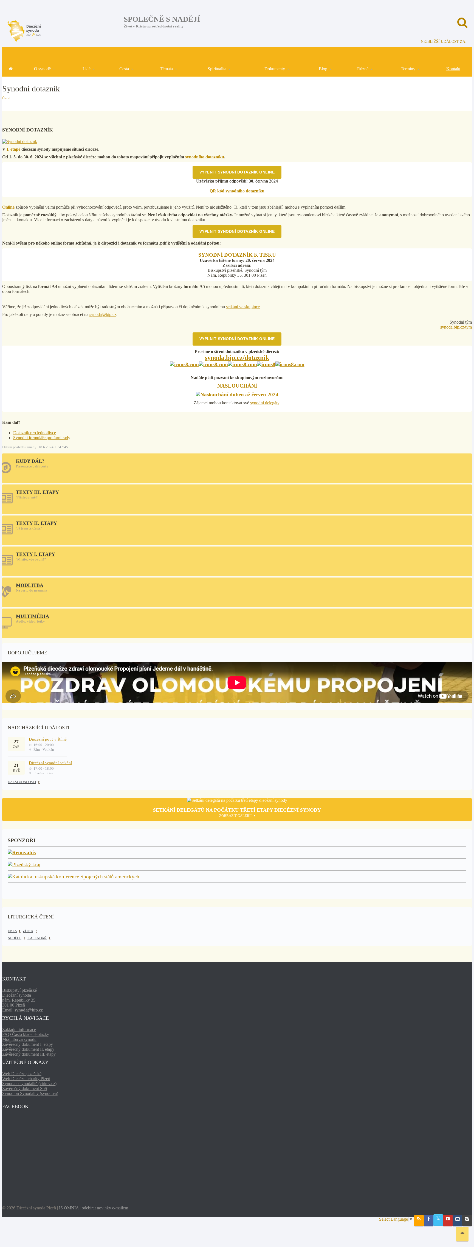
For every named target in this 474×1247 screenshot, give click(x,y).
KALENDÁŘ (37, 938)
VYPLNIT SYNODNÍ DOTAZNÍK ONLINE (237, 172)
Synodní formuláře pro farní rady (41, 437)
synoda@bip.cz (102, 314)
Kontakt (453, 68)
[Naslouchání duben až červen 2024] (237, 395)
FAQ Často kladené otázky (25, 1034)
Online (8, 207)
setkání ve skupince (243, 306)
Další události (22, 782)
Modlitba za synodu (19, 1039)
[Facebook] (428, 1220)
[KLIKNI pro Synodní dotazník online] (19, 141)
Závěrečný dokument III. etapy (29, 1054)
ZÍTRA (28, 931)
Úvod (6, 98)
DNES (12, 931)
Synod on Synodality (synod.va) (30, 1093)
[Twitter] (438, 1220)
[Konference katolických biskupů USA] (73, 877)
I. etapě (13, 149)
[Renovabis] (22, 852)
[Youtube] (448, 1220)
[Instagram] (467, 1220)
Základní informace (19, 1029)
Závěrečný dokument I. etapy (27, 1044)
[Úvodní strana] (10, 69)
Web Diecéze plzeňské (21, 1073)
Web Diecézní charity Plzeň (26, 1078)
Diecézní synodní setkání (50, 763)
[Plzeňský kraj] (24, 864)
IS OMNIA (69, 1208)
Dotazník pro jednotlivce (34, 432)
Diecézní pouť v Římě (48, 739)
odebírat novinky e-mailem (105, 1208)
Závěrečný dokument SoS (24, 1088)
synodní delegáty (264, 402)
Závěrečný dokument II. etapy (28, 1049)
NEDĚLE (14, 938)
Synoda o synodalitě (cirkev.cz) (29, 1083)
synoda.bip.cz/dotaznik (237, 357)
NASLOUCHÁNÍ (237, 386)
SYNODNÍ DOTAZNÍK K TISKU (237, 255)
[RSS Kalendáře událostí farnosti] (419, 1220)
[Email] (457, 1220)
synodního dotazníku (204, 157)
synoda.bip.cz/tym (456, 327)
